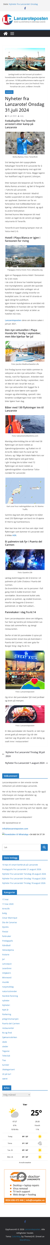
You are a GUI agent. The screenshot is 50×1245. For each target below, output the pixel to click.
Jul (3, 959)
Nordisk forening (10, 996)
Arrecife (6, 908)
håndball (6, 945)
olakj (21, 116)
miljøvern (6, 973)
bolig (4, 913)
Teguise (5, 1051)
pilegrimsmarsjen (10, 1019)
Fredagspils (7, 940)
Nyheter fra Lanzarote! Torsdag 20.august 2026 (24, 874)
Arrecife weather (25, 1162)
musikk (5, 982)
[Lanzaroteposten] (5, 33)
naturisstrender (9, 991)
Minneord (6, 977)
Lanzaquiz (7, 963)
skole (4, 1042)
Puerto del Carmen (11, 1023)
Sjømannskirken (9, 1037)
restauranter (8, 1028)
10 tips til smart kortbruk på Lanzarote (20, 864)
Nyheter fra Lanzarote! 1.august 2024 (24, 762)
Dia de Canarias (9, 922)
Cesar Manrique (9, 917)
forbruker (6, 936)
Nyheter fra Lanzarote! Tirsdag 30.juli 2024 (25, 754)
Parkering (6, 1014)
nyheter (9, 92)
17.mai (5, 899)
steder (5, 1046)
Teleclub (6, 1055)
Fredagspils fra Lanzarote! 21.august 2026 (21, 869)
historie (5, 954)
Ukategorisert (8, 1069)
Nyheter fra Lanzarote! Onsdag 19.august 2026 (24, 878)
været (5, 1078)
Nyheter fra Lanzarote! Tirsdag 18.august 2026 (23, 883)
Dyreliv (5, 927)
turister (5, 1065)
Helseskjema (8, 950)
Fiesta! (5, 931)
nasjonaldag (8, 986)
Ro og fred (7, 1032)
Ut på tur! (6, 1074)
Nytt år (5, 1009)
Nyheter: (6, 1005)
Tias (4, 1060)
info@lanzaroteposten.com (15, 828)
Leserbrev (6, 968)
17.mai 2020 (7, 904)
